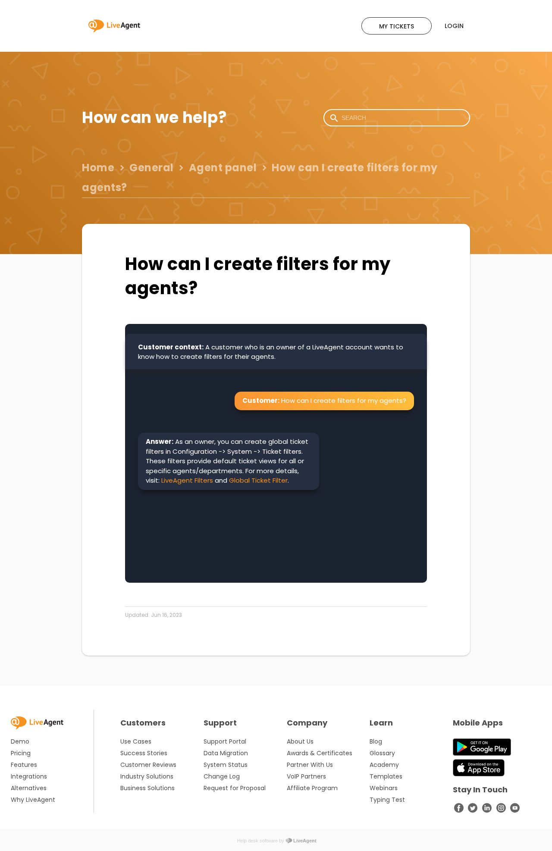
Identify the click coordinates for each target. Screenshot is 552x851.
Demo (20, 741)
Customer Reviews (148, 764)
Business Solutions (147, 788)
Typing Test (387, 799)
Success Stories (143, 753)
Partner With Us (310, 764)
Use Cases (135, 741)
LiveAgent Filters (187, 480)
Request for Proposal (235, 788)
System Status (226, 764)
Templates (386, 776)
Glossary (382, 753)
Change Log (222, 776)
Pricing (21, 753)
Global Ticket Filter (258, 480)
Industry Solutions (146, 776)
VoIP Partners (306, 776)
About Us (300, 741)
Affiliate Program (312, 788)
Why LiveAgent (33, 799)
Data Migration (226, 753)
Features (24, 764)
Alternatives (29, 788)
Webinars (384, 788)
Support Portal (225, 741)
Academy (384, 764)
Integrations (29, 776)
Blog (376, 741)
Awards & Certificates (319, 753)
